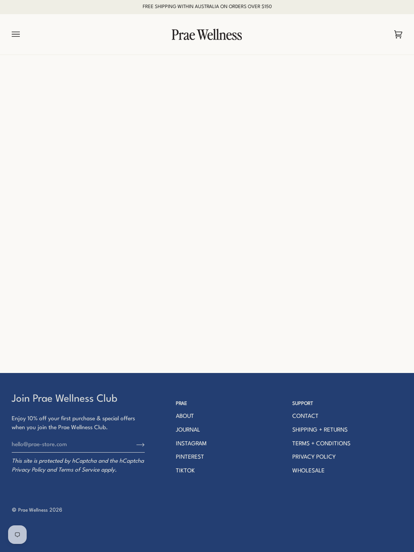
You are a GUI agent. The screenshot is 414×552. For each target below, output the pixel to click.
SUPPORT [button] (302, 403)
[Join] (134, 444)
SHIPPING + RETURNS (320, 430)
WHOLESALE (308, 471)
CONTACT (305, 416)
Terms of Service (78, 470)
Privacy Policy (28, 470)
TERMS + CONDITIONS (321, 444)
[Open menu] (24, 34)
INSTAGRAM (191, 444)
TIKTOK (185, 471)
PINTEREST (190, 457)
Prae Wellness (33, 510)
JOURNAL (188, 430)
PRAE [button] (181, 403)
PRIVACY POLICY (314, 457)
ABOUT (185, 416)
